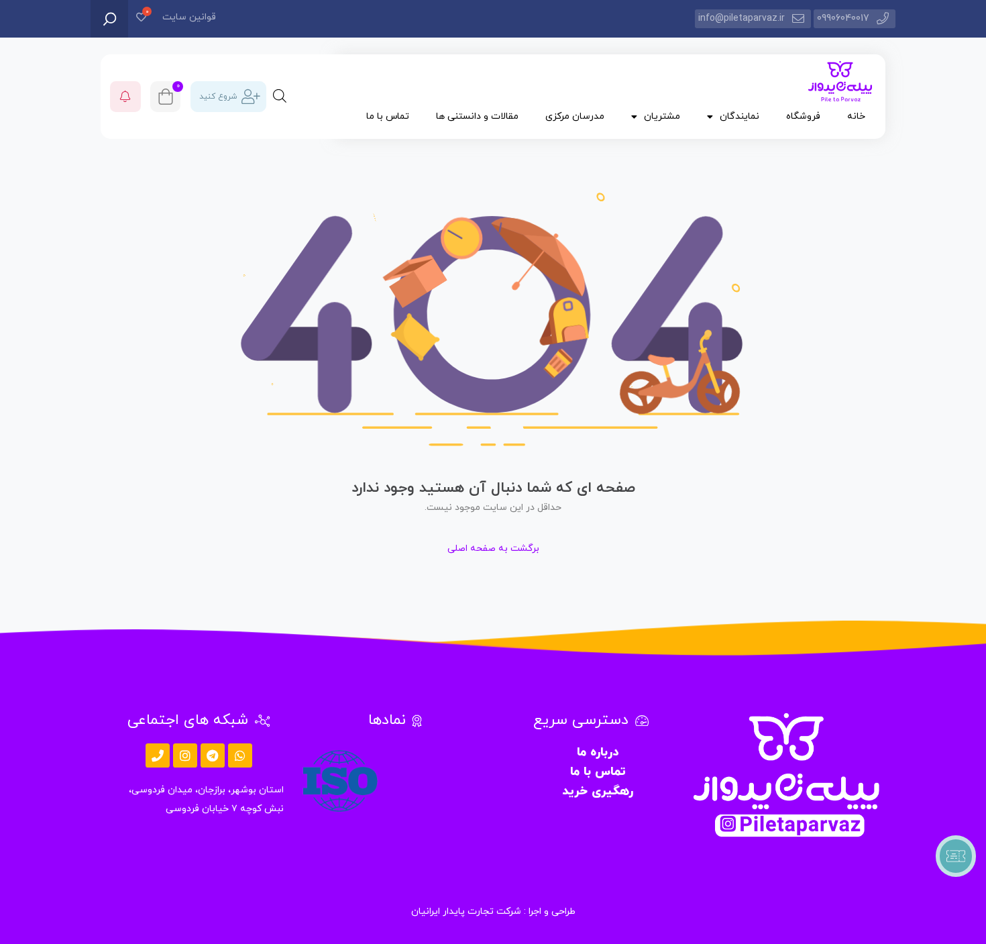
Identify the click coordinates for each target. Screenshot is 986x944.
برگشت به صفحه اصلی (493, 548)
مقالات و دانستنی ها (477, 116)
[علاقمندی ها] (141, 18)
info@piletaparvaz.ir (741, 18)
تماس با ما (387, 116)
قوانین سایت (189, 17)
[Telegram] (213, 755)
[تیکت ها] (956, 856)
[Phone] (158, 755)
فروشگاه (803, 116)
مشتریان (662, 116)
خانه (856, 116)
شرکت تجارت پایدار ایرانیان (466, 911)
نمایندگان (739, 116)
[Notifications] (125, 96)
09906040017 (843, 18)
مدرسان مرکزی (574, 116)
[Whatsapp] (240, 755)
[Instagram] (185, 755)
